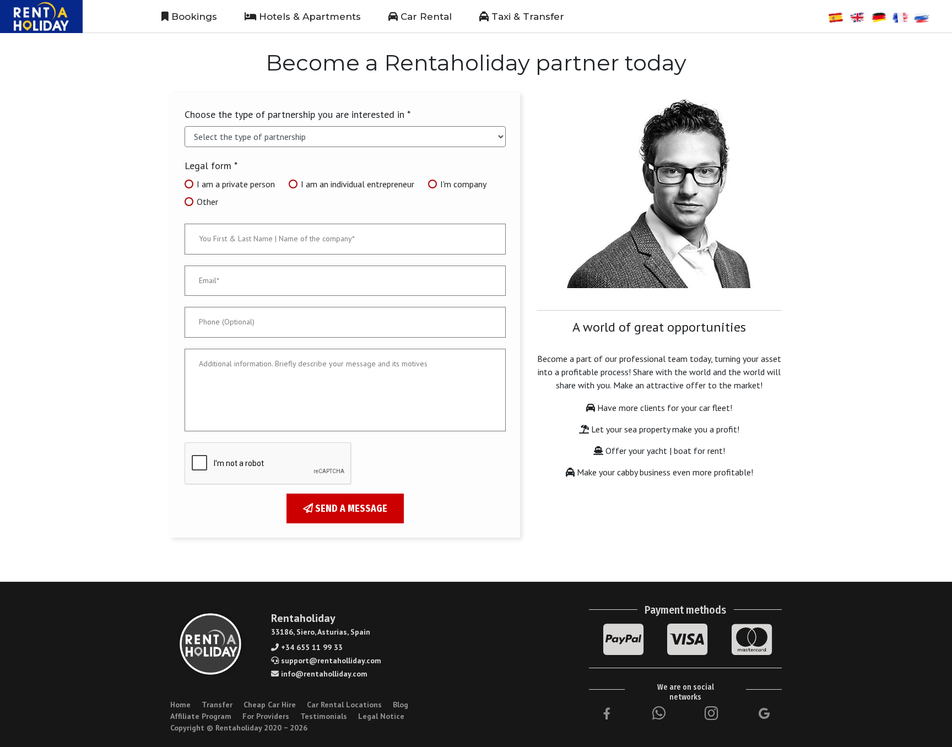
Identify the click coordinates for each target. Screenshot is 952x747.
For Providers (265, 716)
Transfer (217, 705)
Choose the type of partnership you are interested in (297, 114)
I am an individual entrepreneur (357, 184)
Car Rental (425, 16)
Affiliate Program (200, 716)
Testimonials (323, 716)
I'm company (463, 184)
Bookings (193, 16)
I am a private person (236, 184)
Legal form (211, 165)
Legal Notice (381, 716)
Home (180, 705)
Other (207, 201)
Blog (400, 705)
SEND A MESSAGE (350, 508)
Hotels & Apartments (308, 16)
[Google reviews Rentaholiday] (764, 713)
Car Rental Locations (344, 705)
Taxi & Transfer (526, 16)
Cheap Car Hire (270, 705)
